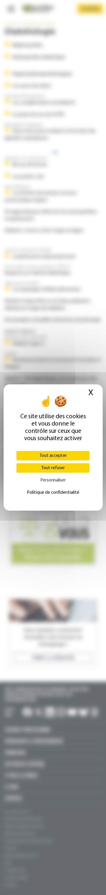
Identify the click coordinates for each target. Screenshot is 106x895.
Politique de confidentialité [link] (53, 492)
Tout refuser (53, 468)
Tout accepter (53, 455)
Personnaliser (53, 480)
